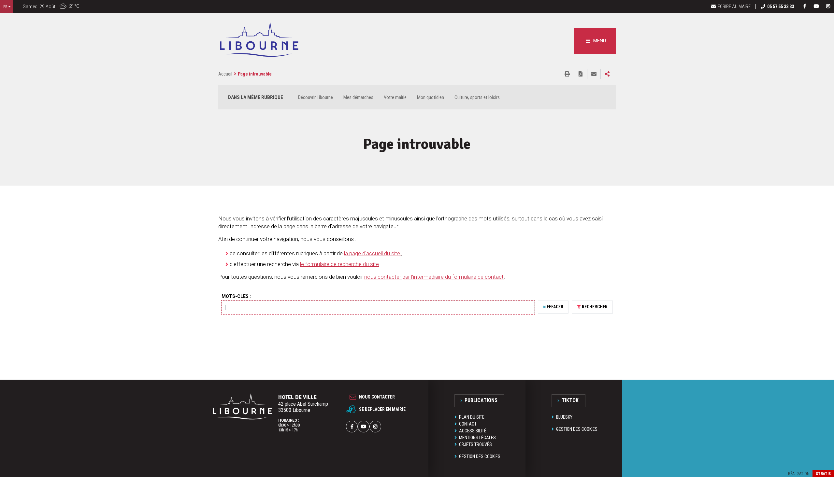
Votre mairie (395, 97)
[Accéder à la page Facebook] (805, 6)
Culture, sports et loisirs (477, 97)
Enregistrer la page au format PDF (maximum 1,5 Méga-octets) (580, 74)
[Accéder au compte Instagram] (828, 6)
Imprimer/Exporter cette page (567, 74)
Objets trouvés (475, 444)
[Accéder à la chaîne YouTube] (816, 6)
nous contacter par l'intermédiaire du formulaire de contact (434, 277)
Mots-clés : (236, 296)
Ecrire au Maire (734, 6)
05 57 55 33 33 (780, 6)
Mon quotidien (430, 97)
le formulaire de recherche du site (339, 264)
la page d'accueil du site (372, 253)
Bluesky (564, 417)
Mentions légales (477, 437)
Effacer (555, 306)
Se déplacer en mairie (382, 409)
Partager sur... (607, 74)
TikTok (570, 400)
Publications (481, 400)
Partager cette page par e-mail (593, 74)
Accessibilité (472, 430)
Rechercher (595, 306)
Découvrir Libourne (315, 97)
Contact (468, 424)
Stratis (823, 473)
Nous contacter (377, 397)
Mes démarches (358, 97)
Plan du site (471, 417)
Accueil (225, 74)
